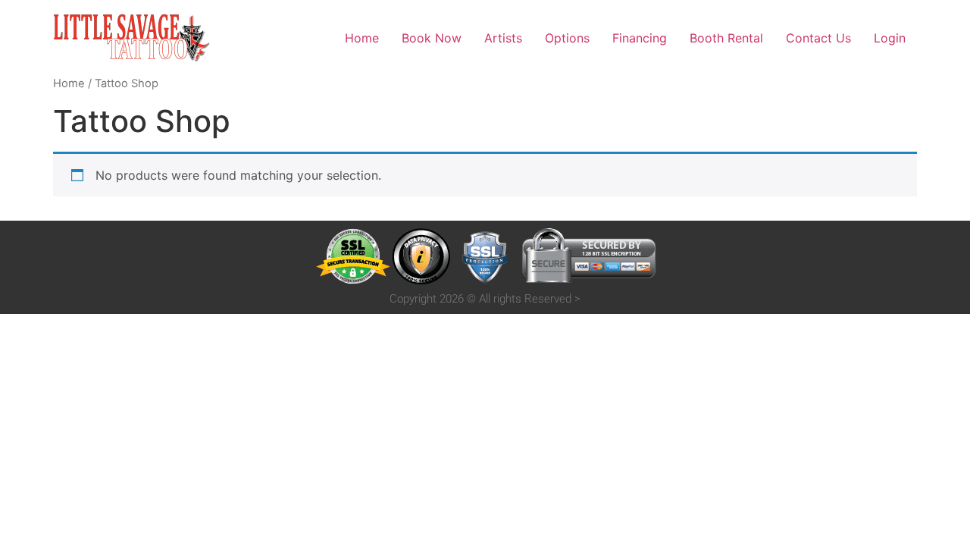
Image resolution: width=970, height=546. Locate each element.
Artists (503, 38)
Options (567, 38)
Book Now (432, 38)
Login (890, 38)
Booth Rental (726, 38)
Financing (639, 38)
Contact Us (818, 38)
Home (362, 38)
